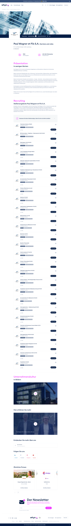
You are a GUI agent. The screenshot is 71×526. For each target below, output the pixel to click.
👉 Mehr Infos (44, 1)
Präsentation (24, 36)
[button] (18, 492)
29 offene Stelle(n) (24, 487)
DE (42, 5)
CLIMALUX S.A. (47, 482)
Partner (32, 521)
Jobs (11, 5)
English (17, 521)
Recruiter (66, 5)
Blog (22, 5)
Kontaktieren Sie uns (27, 521)
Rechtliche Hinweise (38, 521)
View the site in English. (41, 524)
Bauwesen (17, 48)
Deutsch (20, 521)
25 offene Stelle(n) (46, 487)
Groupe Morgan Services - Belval (24, 482)
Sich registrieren (59, 5)
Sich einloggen (52, 5)
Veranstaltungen (17, 5)
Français (13, 521)
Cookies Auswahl (45, 521)
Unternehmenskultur (42, 36)
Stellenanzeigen (32, 36)
